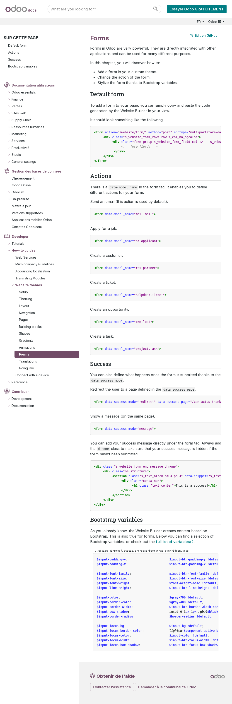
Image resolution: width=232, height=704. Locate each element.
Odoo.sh (18, 192)
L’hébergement (23, 178)
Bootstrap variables (22, 66)
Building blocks (30, 327)
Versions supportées (27, 213)
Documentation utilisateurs (33, 85)
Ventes (17, 106)
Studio (16, 154)
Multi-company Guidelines (34, 264)
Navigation (27, 313)
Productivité (20, 148)
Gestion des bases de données (37, 171)
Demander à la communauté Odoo (167, 687)
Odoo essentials (24, 92)
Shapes (24, 333)
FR (199, 22)
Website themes (28, 285)
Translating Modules (30, 278)
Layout (24, 306)
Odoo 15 (215, 22)
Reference (20, 382)
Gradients (26, 340)
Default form (17, 45)
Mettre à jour (21, 206)
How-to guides (24, 250)
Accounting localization (32, 271)
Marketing (19, 134)
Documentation (23, 406)
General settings (24, 161)
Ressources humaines (28, 127)
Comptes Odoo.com (27, 227)
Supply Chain (21, 120)
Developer (20, 236)
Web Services (25, 257)
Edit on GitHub (206, 35)
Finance (17, 99)
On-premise (20, 199)
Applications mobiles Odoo (32, 220)
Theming (25, 299)
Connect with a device (32, 375)
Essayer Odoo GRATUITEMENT (197, 9)
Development (22, 399)
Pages (24, 320)
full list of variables (173, 541)
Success (14, 59)
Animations (27, 347)
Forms (24, 354)
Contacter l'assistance (112, 687)
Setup (23, 292)
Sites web (19, 113)
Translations (28, 361)
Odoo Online (21, 185)
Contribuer (20, 392)
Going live (26, 368)
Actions (13, 52)
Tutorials (18, 243)
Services (18, 141)
